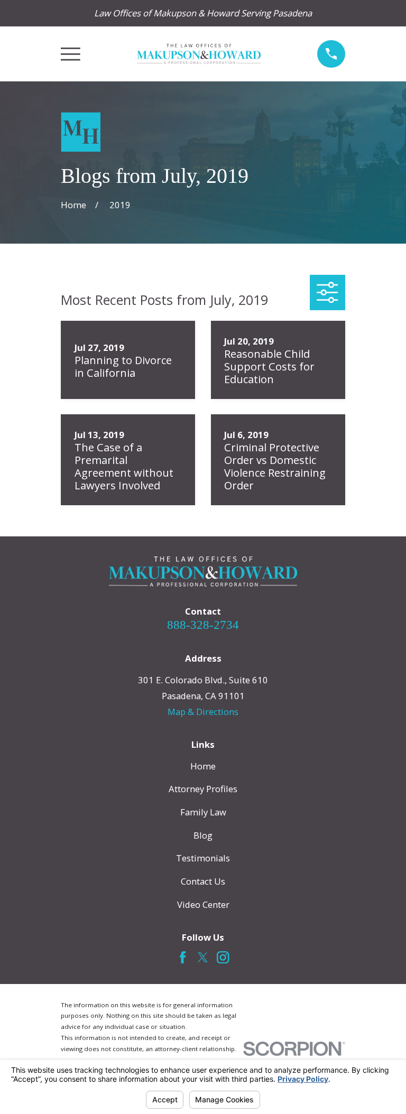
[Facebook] (183, 957)
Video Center (203, 904)
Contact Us (203, 881)
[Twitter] (203, 957)
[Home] (199, 54)
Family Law (203, 812)
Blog (203, 835)
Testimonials (203, 858)
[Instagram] (223, 957)
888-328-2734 (203, 625)
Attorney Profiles (203, 789)
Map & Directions (203, 711)
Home (203, 766)
